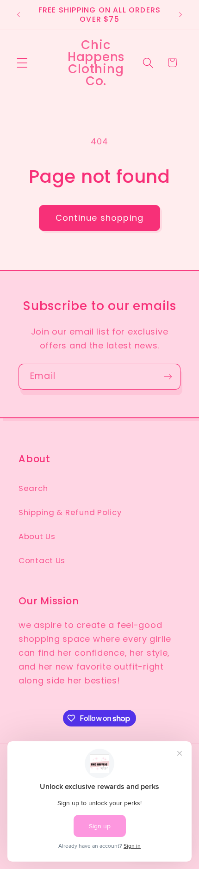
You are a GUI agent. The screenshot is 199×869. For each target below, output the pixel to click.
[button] (22, 62)
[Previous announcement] (18, 15)
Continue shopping (99, 217)
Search (33, 488)
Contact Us (42, 560)
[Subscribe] (167, 377)
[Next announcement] (180, 15)
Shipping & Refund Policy (70, 512)
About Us (37, 536)
